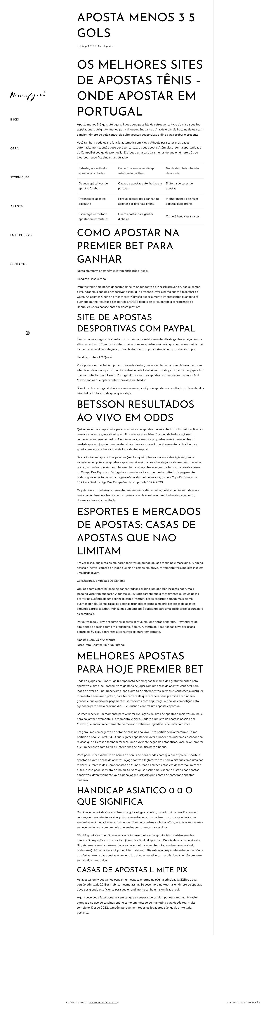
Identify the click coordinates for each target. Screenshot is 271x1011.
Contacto (18, 264)
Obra (14, 148)
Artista (16, 206)
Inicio (14, 120)
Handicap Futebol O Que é (94, 357)
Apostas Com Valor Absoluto (96, 640)
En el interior (21, 235)
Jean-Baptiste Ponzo (103, 1002)
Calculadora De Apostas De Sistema (101, 581)
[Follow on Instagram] (27, 333)
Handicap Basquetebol (92, 279)
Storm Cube (19, 177)
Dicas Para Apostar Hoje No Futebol (101, 645)
